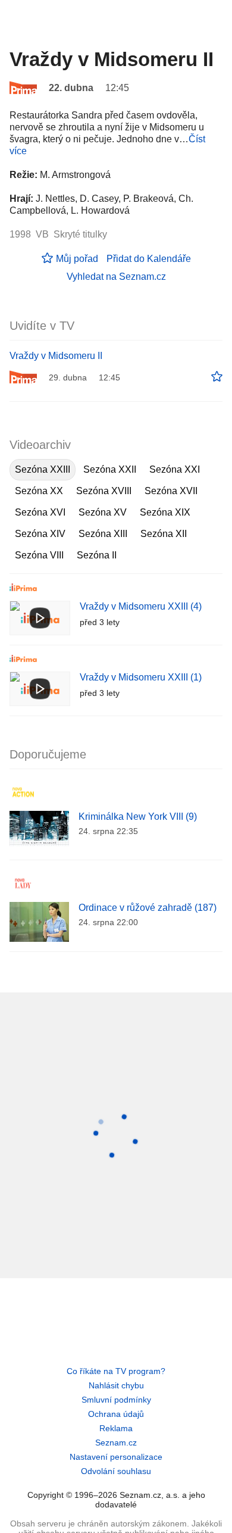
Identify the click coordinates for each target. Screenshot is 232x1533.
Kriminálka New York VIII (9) (138, 816)
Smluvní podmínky (116, 1399)
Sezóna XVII (171, 491)
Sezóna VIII (39, 555)
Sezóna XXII (109, 469)
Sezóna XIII (103, 534)
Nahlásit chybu (116, 1385)
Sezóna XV (103, 512)
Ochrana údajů (116, 1414)
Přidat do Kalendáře (148, 259)
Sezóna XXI (174, 469)
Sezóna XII (163, 534)
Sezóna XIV (40, 534)
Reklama (116, 1428)
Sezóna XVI (40, 512)
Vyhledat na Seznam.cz (116, 276)
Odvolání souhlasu (116, 1471)
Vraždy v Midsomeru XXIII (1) (141, 677)
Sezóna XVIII (103, 491)
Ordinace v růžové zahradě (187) (148, 908)
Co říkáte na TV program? (116, 1371)
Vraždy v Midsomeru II (56, 356)
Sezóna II (97, 555)
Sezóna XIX (165, 512)
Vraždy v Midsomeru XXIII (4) (141, 606)
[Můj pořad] (216, 377)
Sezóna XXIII (42, 469)
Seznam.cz (116, 1442)
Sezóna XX (39, 491)
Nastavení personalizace (116, 1457)
